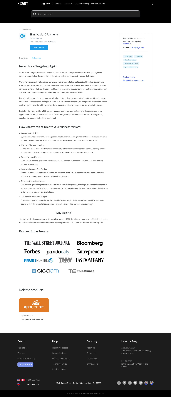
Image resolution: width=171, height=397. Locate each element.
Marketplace (22, 348)
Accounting (128, 56)
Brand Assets (92, 364)
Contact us (127, 44)
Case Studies (92, 358)
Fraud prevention (130, 60)
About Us (91, 348)
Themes (21, 353)
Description (23, 58)
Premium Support (60, 348)
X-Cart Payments (36, 38)
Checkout (139, 56)
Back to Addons (25, 29)
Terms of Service (59, 364)
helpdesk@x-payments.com (133, 80)
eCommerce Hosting (26, 358)
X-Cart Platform (25, 364)
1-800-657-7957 (33, 380)
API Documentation (60, 358)
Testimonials (36, 58)
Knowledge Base (59, 353)
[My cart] (152, 5)
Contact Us (91, 353)
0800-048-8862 (33, 384)
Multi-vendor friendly (131, 63)
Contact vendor (129, 77)
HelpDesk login (58, 369)
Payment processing (131, 67)
